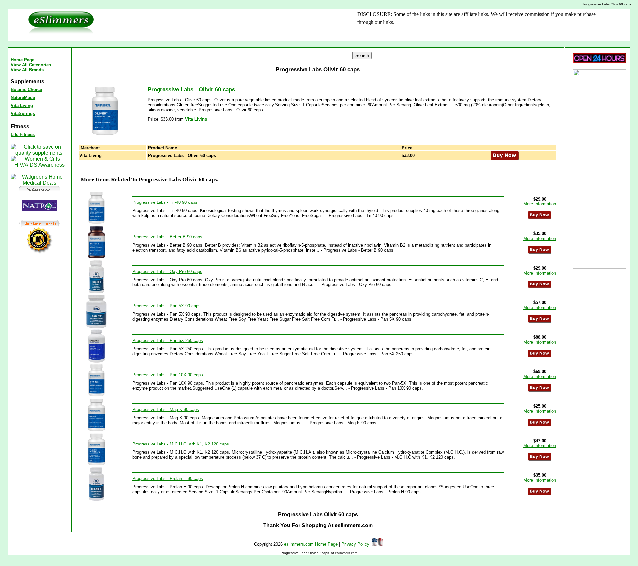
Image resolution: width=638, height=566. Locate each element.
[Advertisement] (216, 25)
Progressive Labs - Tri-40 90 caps (164, 202)
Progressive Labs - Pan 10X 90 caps (167, 374)
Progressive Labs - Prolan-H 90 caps (167, 478)
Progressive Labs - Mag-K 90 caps (165, 409)
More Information (539, 204)
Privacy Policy (355, 544)
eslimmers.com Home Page (311, 544)
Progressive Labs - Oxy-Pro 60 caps (167, 271)
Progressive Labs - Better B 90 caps (167, 236)
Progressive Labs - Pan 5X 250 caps (167, 340)
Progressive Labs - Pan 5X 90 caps (166, 305)
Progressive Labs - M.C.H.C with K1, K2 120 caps (180, 444)
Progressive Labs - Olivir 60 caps (191, 89)
